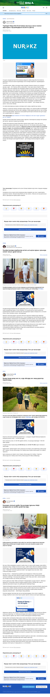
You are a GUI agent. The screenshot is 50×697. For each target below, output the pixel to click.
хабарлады (28, 417)
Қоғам (4, 371)
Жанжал (23, 10)
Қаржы (4, 498)
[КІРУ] (46, 7)
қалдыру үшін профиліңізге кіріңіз (30, 224)
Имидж (33, 10)
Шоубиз (5, 10)
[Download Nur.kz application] (25, 3)
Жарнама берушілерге (41, 686)
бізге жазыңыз (17, 199)
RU (43, 7)
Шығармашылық (12, 10)
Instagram (42, 236)
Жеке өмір (19, 10)
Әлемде (4, 243)
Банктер (8, 498)
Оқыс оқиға (29, 10)
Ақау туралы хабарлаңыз (28, 686)
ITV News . (41, 288)
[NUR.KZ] (25, 8)
